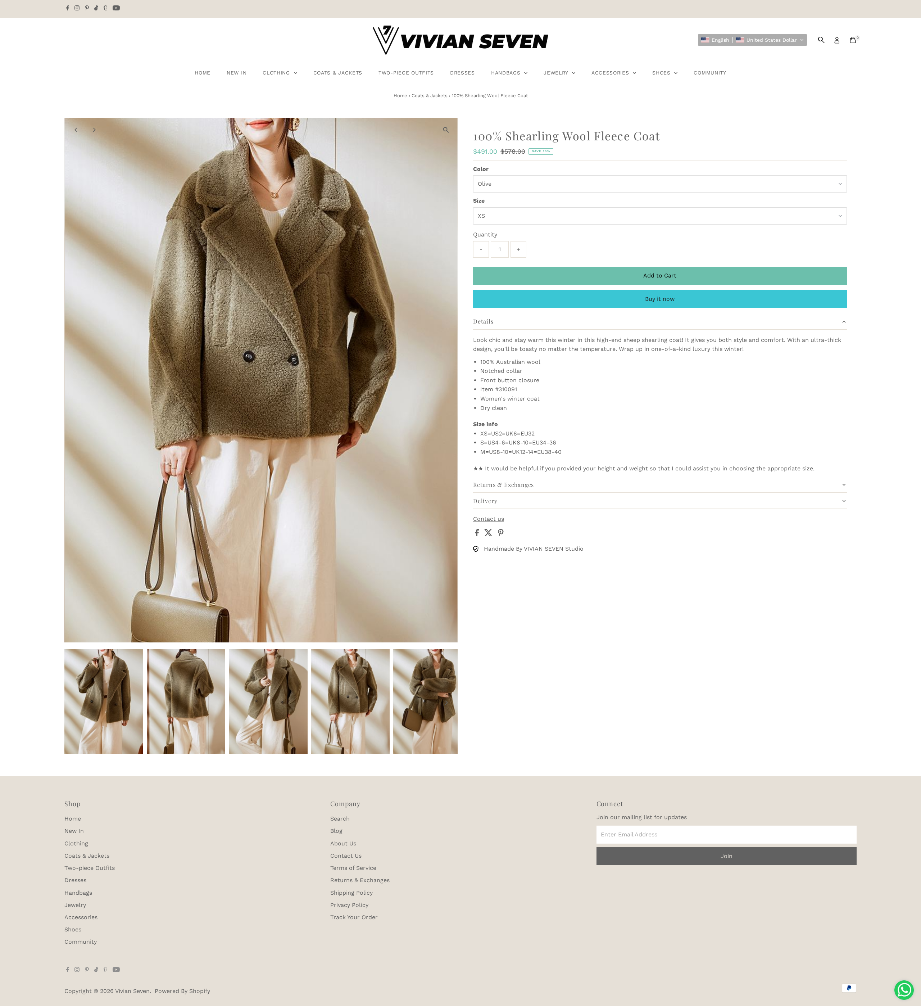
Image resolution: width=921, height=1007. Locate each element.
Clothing (277, 73)
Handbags (506, 73)
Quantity (485, 234)
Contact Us (346, 855)
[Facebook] (67, 8)
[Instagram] (77, 8)
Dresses (462, 73)
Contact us (488, 519)
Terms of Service (353, 867)
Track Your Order (354, 917)
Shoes (662, 73)
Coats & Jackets (338, 73)
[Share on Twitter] (489, 534)
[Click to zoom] (446, 130)
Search (340, 818)
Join (726, 856)
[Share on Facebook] (478, 534)
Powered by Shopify (182, 991)
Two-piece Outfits (406, 73)
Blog (336, 830)
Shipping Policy (351, 892)
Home (202, 73)
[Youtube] (116, 8)
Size (479, 200)
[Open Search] (821, 40)
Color (481, 169)
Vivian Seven (132, 991)
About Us (343, 843)
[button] (752, 40)
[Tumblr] (105, 8)
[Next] (94, 130)
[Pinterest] (87, 8)
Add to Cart (659, 275)
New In (236, 73)
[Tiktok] (96, 8)
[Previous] (76, 130)
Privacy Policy (349, 905)
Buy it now (660, 298)
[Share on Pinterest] (501, 534)
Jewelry (557, 73)
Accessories (611, 73)
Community (710, 73)
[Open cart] (853, 40)
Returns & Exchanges (360, 880)
